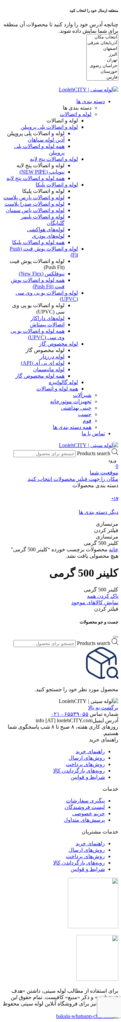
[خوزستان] (102, 72)
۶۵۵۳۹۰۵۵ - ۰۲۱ (69, 714)
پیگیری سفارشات (85, 801)
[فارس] (102, 77)
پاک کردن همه (102, 596)
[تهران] (102, 60)
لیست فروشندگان (85, 807)
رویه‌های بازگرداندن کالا (79, 770)
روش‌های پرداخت (85, 764)
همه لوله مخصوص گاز (40, 376)
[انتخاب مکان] (102, 37)
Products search (93, 453)
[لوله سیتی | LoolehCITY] (88, 89)
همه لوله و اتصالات (57, 388)
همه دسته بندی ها (72, 427)
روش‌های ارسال (87, 758)
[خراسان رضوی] (102, 66)
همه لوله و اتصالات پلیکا (38, 242)
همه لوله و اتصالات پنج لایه (35, 178)
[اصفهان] (102, 49)
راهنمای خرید (90, 751)
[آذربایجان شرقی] (102, 43)
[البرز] (102, 54)
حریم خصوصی (88, 813)
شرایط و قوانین (88, 777)
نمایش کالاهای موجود (94, 602)
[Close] (115, 637)
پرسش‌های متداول (84, 820)
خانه (113, 549)
